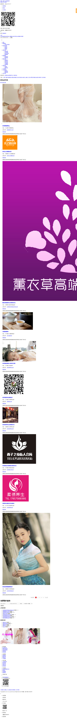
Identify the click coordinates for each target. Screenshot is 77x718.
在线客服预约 (5, 331)
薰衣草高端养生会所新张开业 (9, 302)
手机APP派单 (7, 44)
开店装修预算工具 (6, 669)
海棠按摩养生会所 (6, 617)
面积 (3, 82)
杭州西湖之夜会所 (6, 612)
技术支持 (4, 663)
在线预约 (4, 655)
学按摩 (22, 36)
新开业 (15, 36)
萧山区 (21, 77)
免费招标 (4, 5)
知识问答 (6, 62)
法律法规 (10, 689)
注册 (3, 0)
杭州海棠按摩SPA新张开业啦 (9, 363)
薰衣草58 (4, 624)
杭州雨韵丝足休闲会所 (7, 616)
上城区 (26, 77)
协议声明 (4, 662)
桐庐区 (40, 77)
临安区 (37, 77)
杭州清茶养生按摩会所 (7, 397)
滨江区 (18, 77)
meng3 (4, 626)
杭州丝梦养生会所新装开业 (8, 424)
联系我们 (14, 689)
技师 (7, 36)
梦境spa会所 (5, 613)
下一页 (46, 597)
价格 (5, 82)
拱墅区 (32, 77)
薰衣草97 (4, 622)
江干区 (29, 77)
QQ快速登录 (7, 0)
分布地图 (6, 52)
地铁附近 (9, 77)
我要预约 (4, 43)
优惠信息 (6, 67)
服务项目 (6, 57)
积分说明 (4, 652)
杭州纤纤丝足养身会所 (7, 614)
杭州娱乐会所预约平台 (9, 75)
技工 (9, 36)
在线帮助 (6, 64)
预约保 (4, 670)
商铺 (3, 36)
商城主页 (6, 71)
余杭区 (23, 77)
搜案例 (11, 36)
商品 (5, 36)
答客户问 (4, 664)
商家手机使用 (5, 648)
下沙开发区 (43, 77)
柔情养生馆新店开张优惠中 (8, 503)
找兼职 (6, 48)
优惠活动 (4, 65)
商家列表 (6, 72)
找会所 (6, 46)
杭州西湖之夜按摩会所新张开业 (9, 465)
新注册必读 (5, 647)
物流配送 (4, 672)
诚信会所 (6, 51)
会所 (13, 36)
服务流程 (4, 656)
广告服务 (4, 658)
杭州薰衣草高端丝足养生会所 (8, 610)
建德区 (15, 77)
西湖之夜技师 (5, 623)
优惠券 (6, 66)
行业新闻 (4, 68)
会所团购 (19, 36)
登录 (1, 0)
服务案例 (4, 55)
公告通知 (6, 63)
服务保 (4, 7)
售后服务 (4, 671)
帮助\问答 (4, 58)
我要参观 (4, 131)
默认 (1, 82)
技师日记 (6, 61)
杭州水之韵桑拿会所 (7, 151)
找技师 (6, 47)
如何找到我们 (5, 649)
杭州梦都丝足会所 (6, 615)
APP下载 (4, 73)
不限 (4, 77)
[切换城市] (4, 33)
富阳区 (12, 77)
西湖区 (34, 77)
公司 (1, 35)
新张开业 (15, 75)
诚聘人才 (6, 689)
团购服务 (6, 54)
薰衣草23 (4, 625)
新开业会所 (7, 53)
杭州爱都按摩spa (6, 125)
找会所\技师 (5, 45)
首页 (3, 42)
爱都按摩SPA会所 (6, 611)
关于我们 (4, 9)
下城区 (6, 77)
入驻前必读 (5, 661)
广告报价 (2, 689)
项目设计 (4, 657)
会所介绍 (4, 50)
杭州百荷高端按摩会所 (7, 586)
